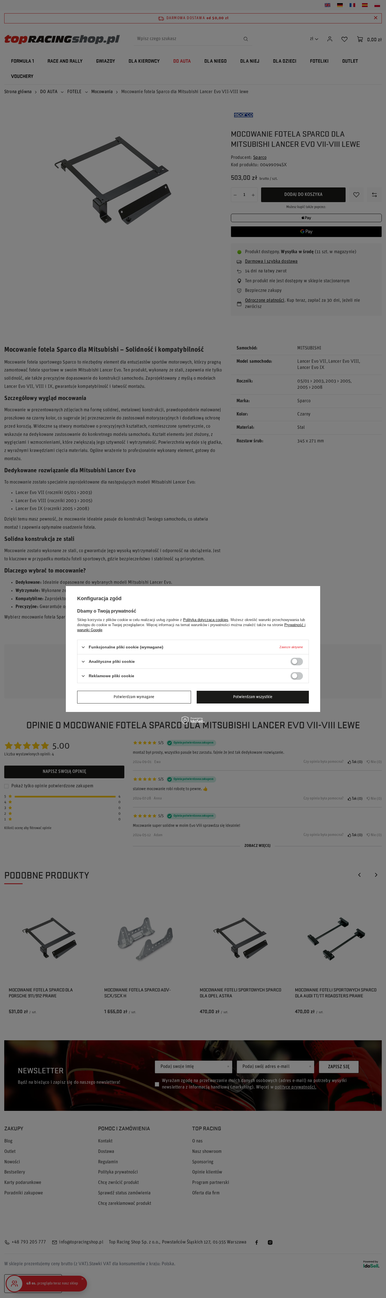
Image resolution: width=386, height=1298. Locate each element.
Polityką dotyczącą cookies (205, 620)
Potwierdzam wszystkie (252, 697)
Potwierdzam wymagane (134, 697)
